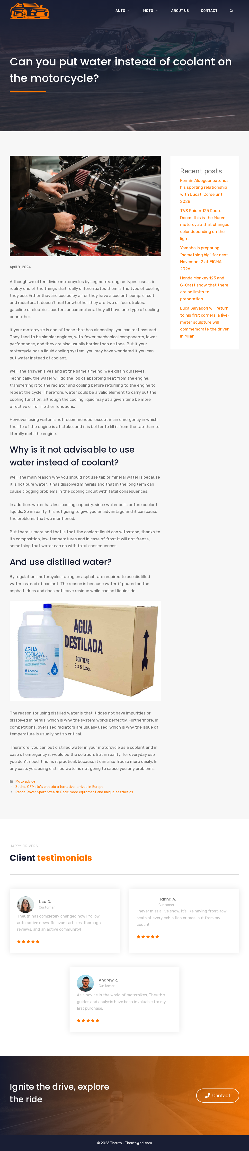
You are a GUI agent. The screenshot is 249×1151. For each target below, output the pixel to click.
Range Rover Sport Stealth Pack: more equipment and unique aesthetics (74, 792)
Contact (209, 11)
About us (180, 11)
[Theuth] (30, 11)
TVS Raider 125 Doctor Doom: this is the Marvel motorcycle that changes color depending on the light (204, 224)
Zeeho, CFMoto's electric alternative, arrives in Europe (59, 787)
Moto (148, 11)
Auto (120, 11)
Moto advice (25, 781)
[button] (231, 11)
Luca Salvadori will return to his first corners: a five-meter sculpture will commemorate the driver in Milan (205, 322)
